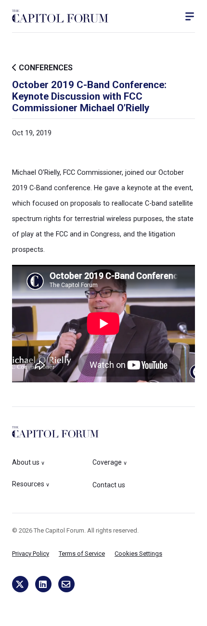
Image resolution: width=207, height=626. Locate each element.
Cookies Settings (138, 553)
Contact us (108, 485)
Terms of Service (82, 553)
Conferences (45, 67)
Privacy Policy (30, 553)
